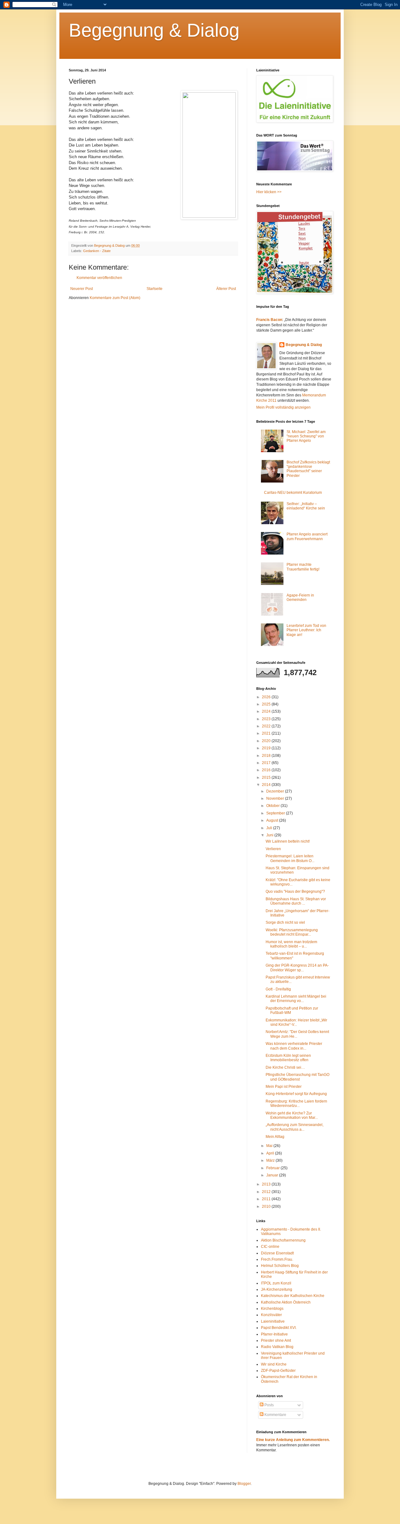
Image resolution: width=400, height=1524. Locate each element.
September (276, 813)
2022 (267, 726)
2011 (267, 1199)
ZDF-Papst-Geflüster (278, 1370)
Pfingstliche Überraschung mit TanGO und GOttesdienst (297, 1076)
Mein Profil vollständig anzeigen (283, 407)
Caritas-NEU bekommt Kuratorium (293, 492)
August (272, 820)
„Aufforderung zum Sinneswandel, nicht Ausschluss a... (294, 1127)
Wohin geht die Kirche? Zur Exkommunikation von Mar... (292, 1115)
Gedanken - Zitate (97, 251)
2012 (267, 1192)
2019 (267, 748)
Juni (270, 835)
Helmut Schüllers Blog (280, 1265)
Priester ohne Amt (276, 1340)
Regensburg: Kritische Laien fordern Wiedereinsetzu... (296, 1103)
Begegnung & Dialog (154, 30)
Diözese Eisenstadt (277, 1253)
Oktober (273, 805)
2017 (267, 763)
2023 (267, 719)
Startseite (154, 289)
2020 (267, 741)
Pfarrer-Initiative (274, 1334)
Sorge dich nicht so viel (285, 922)
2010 (267, 1206)
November (275, 798)
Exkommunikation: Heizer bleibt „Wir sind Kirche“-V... (296, 1022)
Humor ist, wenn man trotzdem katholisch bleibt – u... (291, 944)
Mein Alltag (275, 1136)
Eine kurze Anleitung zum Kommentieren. (293, 1440)
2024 (267, 711)
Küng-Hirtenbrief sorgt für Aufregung (296, 1094)
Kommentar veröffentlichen (99, 278)
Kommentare (274, 1415)
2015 (267, 777)
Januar (272, 1175)
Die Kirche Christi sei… (285, 1067)
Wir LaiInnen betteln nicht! (288, 841)
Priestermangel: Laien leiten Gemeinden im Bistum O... (290, 858)
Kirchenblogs (272, 1308)
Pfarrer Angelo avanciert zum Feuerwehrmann (307, 536)
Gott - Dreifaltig (278, 989)
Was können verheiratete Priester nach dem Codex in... (294, 1045)
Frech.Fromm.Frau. (277, 1259)
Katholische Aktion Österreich (286, 1302)
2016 (267, 770)
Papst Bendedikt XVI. (279, 1327)
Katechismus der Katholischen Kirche (292, 1296)
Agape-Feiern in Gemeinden (300, 597)
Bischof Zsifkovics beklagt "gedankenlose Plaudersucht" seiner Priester (308, 469)
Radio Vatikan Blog (277, 1347)
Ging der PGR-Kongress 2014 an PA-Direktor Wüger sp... (297, 967)
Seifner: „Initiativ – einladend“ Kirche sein (306, 506)
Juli (269, 828)
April (270, 1153)
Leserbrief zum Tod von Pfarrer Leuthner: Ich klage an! (306, 630)
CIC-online (270, 1246)
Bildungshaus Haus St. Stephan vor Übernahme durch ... (296, 901)
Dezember (275, 791)
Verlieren (273, 849)
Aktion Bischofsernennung (283, 1240)
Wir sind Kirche (274, 1364)
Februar (273, 1168)
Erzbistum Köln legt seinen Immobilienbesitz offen (288, 1057)
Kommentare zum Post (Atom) (115, 298)
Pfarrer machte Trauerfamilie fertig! (303, 566)
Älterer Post (226, 289)
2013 (267, 1184)
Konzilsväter (271, 1315)
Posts (268, 1405)
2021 (267, 733)
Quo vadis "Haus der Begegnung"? (295, 891)
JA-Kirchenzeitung (276, 1289)
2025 (267, 704)
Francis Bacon (269, 320)
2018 (267, 755)
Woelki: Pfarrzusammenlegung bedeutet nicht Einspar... (292, 932)
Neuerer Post (81, 289)
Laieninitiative (273, 1321)
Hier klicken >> (269, 192)
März (271, 1160)
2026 (267, 697)
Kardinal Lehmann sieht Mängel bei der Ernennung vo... (296, 998)
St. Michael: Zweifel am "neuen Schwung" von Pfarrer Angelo (306, 436)
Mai (269, 1146)
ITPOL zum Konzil (276, 1283)
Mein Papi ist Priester (284, 1086)
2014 (267, 785)
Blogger (244, 1483)
